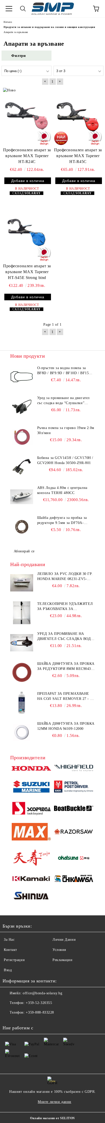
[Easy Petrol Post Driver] (73, 787)
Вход (8, 970)
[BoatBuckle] (73, 809)
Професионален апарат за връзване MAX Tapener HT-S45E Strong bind (27, 272)
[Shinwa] (31, 896)
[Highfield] (73, 769)
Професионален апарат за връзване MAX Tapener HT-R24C (27, 156)
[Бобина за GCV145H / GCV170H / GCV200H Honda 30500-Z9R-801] (21, 466)
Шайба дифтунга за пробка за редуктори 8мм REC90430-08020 (66, 666)
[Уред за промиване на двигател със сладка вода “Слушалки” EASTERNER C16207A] (21, 406)
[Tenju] (31, 858)
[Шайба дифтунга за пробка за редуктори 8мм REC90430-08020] (21, 672)
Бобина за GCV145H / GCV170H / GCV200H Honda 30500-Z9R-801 (65, 460)
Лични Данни (64, 940)
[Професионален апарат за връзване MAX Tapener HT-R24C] (27, 116)
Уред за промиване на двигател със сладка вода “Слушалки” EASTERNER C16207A (63, 401)
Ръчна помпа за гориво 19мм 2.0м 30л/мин (65, 430)
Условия (59, 950)
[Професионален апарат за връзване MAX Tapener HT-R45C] (78, 116)
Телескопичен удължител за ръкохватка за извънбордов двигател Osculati (65, 607)
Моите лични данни (54, 1102)
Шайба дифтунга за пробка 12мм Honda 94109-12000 (66, 726)
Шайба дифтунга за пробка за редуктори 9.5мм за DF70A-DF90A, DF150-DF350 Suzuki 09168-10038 (62, 520)
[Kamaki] (31, 879)
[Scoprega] (31, 809)
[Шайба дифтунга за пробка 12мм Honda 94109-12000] (21, 732)
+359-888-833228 (40, 1012)
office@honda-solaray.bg (42, 993)
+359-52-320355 (39, 1003)
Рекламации (62, 960)
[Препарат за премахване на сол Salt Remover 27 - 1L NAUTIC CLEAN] (21, 702)
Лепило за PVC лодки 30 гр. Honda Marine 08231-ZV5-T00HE (65, 577)
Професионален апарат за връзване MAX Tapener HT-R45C (78, 156)
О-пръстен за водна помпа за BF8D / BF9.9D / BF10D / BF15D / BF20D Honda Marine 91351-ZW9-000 (65, 371)
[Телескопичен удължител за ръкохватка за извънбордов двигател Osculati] (21, 612)
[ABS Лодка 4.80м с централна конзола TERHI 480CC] (21, 496)
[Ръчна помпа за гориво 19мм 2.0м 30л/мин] (21, 436)
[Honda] (31, 769)
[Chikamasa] (73, 879)
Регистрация (14, 960)
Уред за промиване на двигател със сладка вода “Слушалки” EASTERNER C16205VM (65, 636)
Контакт (10, 950)
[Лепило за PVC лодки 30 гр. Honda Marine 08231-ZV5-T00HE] (21, 582)
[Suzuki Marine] (31, 787)
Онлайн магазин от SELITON (52, 1118)
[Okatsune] (73, 858)
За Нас (9, 940)
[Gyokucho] (73, 832)
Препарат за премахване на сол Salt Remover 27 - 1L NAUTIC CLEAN (65, 696)
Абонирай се (24, 551)
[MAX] (31, 832)
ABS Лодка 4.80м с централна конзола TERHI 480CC (62, 490)
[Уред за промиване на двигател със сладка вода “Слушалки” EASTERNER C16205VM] (21, 642)
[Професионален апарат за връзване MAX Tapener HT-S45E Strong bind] (27, 232)
